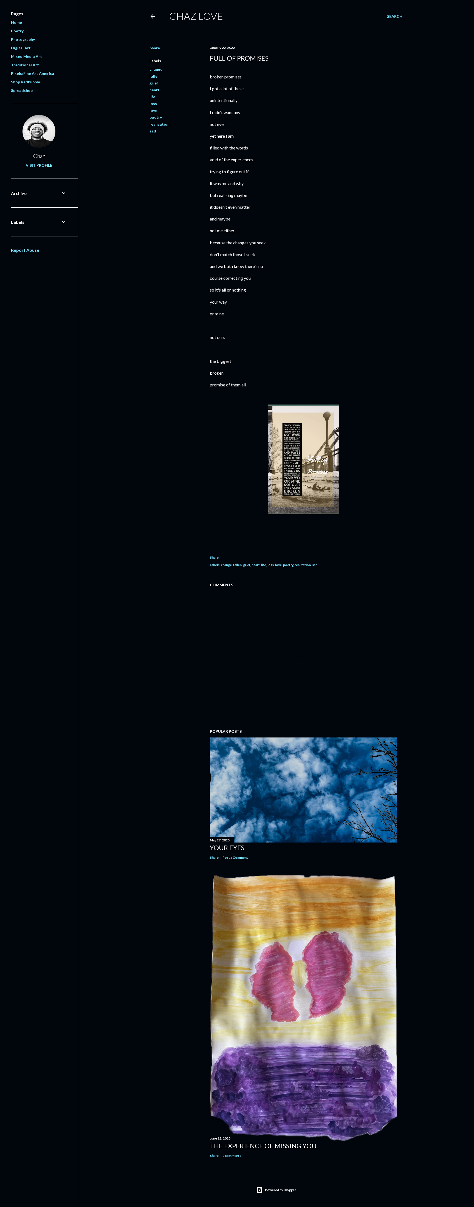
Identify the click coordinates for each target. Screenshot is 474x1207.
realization (159, 124)
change (155, 69)
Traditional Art (25, 65)
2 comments (231, 1156)
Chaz (39, 155)
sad (152, 131)
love (153, 110)
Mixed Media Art (26, 56)
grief (153, 83)
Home (16, 22)
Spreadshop (22, 90)
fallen (154, 76)
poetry (155, 117)
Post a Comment (235, 857)
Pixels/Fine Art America (32, 73)
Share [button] (154, 48)
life (152, 96)
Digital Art (21, 48)
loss (153, 103)
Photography (23, 39)
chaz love (196, 16)
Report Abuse (25, 250)
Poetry (17, 31)
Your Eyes (227, 848)
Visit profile (39, 165)
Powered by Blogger (280, 1190)
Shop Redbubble (25, 82)
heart (154, 89)
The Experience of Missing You (263, 1146)
